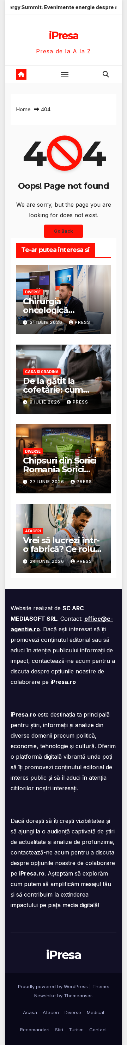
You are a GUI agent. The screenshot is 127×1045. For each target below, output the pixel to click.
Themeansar (78, 995)
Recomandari (34, 1029)
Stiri (59, 1029)
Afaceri (33, 531)
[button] (106, 74)
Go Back (63, 231)
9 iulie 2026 (46, 402)
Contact (98, 1029)
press (82, 322)
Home (23, 109)
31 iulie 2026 (47, 322)
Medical (95, 1012)
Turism (76, 1029)
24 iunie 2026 (48, 561)
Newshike (45, 995)
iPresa (63, 35)
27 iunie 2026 (48, 481)
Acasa (30, 1012)
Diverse (33, 292)
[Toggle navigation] (64, 74)
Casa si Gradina (42, 372)
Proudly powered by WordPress (53, 986)
